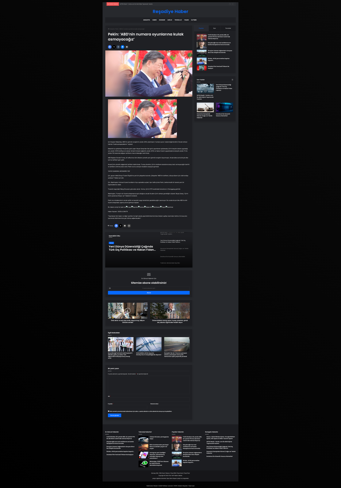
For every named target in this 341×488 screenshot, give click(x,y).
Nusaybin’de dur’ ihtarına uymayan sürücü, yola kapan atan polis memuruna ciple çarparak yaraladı (175, 354)
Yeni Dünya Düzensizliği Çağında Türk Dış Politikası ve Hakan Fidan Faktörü (140, 4)
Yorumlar (228, 28)
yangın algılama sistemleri (159, 478)
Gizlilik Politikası (163, 485)
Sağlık (169, 20)
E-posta (110, 403)
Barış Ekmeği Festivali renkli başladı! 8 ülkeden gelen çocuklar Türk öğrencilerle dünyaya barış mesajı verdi (120, 355)
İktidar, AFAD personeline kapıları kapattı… (191, 461)
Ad (109, 396)
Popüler (201, 28)
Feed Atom (180, 473)
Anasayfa (146, 20)
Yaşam (186, 20)
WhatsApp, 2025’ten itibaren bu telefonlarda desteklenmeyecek (159, 463)
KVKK (175, 485)
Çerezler (170, 485)
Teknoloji (178, 20)
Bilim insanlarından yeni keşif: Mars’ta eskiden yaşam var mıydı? (159, 446)
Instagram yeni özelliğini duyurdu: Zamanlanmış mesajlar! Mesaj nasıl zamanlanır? (158, 455)
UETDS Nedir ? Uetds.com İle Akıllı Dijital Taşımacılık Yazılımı (205, 97)
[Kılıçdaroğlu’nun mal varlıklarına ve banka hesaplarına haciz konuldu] (202, 45)
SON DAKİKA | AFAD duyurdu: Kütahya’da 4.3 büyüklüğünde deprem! (148, 354)
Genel (111, 243)
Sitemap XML (154, 473)
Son (214, 28)
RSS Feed (162, 473)
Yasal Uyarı (192, 485)
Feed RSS (173, 473)
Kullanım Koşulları (182, 485)
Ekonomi (162, 20)
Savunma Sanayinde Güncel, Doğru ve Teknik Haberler (133, 248)
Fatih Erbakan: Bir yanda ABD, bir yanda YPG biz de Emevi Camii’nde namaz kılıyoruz (219, 36)
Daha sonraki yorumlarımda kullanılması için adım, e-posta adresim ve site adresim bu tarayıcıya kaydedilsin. (140, 411)
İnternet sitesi (154, 403)
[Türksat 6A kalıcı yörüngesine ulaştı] (143, 439)
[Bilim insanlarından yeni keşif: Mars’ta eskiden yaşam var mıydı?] (143, 447)
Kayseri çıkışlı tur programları (181, 478)
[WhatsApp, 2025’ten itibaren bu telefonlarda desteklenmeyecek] (143, 464)
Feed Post (187, 473)
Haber (154, 20)
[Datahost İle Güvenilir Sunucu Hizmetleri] (224, 107)
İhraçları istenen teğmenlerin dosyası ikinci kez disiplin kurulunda (220, 51)
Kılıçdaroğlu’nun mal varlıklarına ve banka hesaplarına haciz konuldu (219, 43)
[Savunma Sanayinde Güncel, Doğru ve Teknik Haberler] (205, 107)
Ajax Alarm (170, 478)
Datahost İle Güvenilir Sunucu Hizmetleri (223, 115)
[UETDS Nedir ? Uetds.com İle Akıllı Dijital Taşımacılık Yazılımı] (205, 88)
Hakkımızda (149, 485)
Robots (168, 473)
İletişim (194, 20)
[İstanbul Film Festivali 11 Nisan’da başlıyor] (202, 68)
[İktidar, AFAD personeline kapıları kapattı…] (202, 61)
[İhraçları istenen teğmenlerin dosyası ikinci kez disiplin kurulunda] (202, 53)
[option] (148, 249)
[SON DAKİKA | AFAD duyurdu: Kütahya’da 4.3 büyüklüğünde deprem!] (149, 344)
